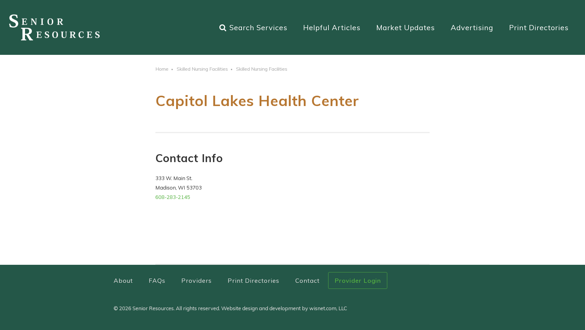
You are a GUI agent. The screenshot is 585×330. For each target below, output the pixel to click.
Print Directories (539, 27)
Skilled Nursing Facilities (202, 69)
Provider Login (358, 280)
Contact (307, 280)
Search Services (258, 27)
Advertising (472, 27)
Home (161, 69)
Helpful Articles (331, 27)
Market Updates (405, 27)
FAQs (157, 280)
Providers (196, 280)
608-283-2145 (172, 197)
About (123, 280)
